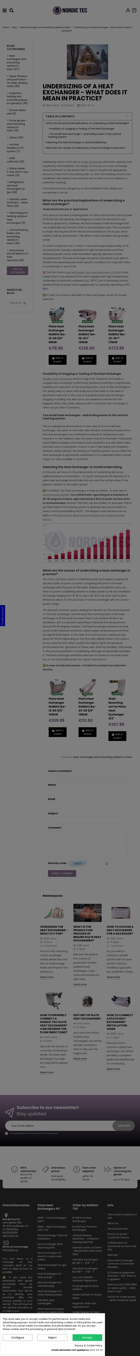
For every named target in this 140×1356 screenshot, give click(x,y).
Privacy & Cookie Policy (88, 1345)
